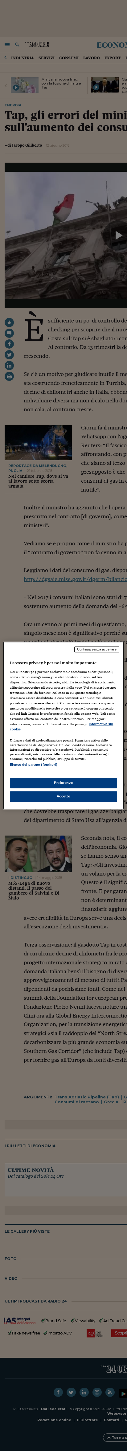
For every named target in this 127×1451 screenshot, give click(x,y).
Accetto (64, 796)
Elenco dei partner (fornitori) (33, 765)
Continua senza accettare (97, 649)
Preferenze (63, 783)
